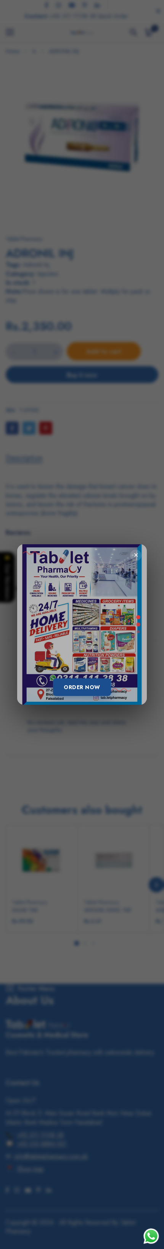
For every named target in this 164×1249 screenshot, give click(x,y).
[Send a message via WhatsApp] (151, 1236)
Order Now (82, 687)
